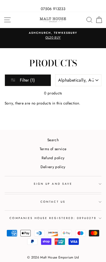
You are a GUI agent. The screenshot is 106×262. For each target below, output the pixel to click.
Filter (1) (26, 80)
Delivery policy (52, 166)
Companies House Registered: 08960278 (53, 218)
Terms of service (53, 149)
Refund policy (53, 158)
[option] (53, 36)
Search (53, 140)
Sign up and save (53, 184)
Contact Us (53, 202)
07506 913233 (53, 8)
